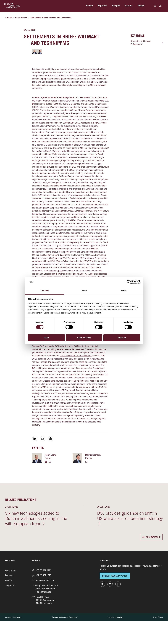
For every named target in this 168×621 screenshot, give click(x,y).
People (89, 6)
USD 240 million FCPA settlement (75, 356)
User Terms (158, 617)
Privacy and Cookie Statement (64, 617)
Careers (129, 6)
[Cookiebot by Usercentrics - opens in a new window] (128, 282)
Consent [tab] (45, 291)
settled (73, 274)
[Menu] (155, 5)
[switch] (69, 327)
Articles (8, 18)
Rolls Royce (75, 412)
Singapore (10, 585)
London (8, 580)
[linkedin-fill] (102, 584)
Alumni (141, 6)
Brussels (9, 575)
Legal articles (21, 18)
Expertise (102, 6)
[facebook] (118, 584)
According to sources (53, 381)
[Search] (160, 6)
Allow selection (84, 337)
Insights (116, 6)
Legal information (115, 617)
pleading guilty (56, 271)
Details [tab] (84, 291)
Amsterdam (10, 570)
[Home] (12, 6)
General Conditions (13, 617)
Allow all (122, 337)
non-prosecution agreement (93, 113)
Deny (46, 337)
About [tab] (123, 291)
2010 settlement (96, 368)
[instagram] (110, 584)
